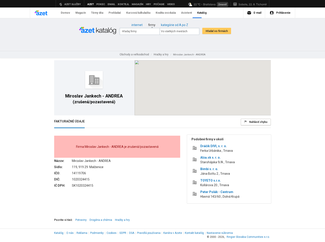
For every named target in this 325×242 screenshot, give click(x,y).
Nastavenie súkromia (220, 232)
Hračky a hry (122, 219)
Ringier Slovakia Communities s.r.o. (248, 236)
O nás (70, 232)
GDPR (122, 232)
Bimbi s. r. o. (209, 169)
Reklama (81, 232)
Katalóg (58, 232)
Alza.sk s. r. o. (210, 157)
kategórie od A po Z (174, 25)
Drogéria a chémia (101, 219)
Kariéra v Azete (172, 232)
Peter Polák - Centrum (216, 192)
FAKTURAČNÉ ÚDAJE (69, 121)
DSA (131, 232)
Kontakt (194, 232)
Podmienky (97, 232)
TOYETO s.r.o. (210, 180)
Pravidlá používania (149, 232)
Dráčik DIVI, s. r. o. (213, 146)
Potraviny (81, 219)
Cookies (112, 232)
